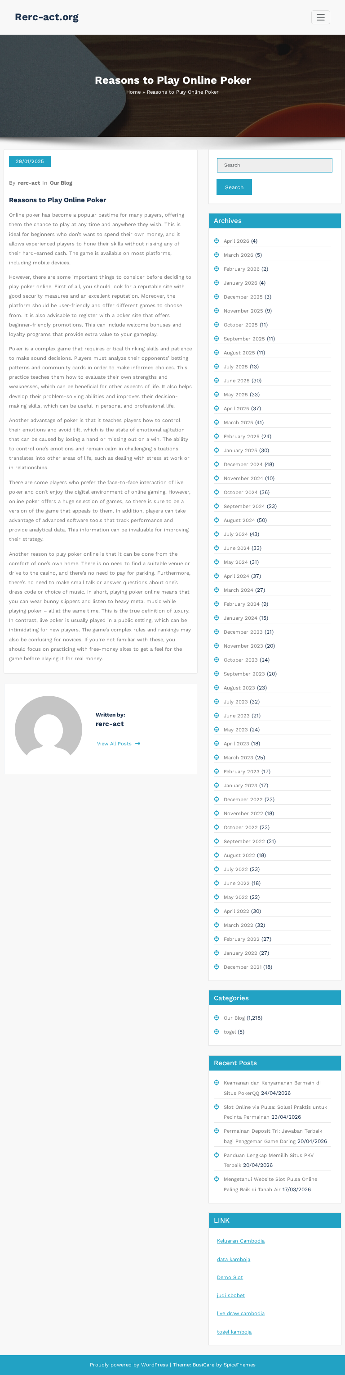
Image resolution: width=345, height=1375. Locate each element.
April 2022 (236, 911)
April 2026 (236, 241)
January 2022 (240, 953)
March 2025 (238, 423)
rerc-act (29, 183)
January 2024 (240, 618)
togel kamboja (234, 1332)
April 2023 (236, 744)
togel (230, 1032)
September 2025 (244, 339)
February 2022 (242, 939)
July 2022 (236, 869)
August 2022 (239, 855)
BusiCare (204, 1365)
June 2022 (237, 883)
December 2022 (243, 800)
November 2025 (243, 311)
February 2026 (242, 269)
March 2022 (238, 925)
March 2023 (238, 758)
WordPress (154, 1365)
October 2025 (241, 325)
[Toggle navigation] (321, 17)
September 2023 (244, 674)
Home (133, 92)
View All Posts (115, 744)
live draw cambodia (241, 1313)
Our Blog (61, 183)
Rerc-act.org (47, 17)
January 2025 (240, 451)
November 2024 (243, 478)
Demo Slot (230, 1277)
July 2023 (236, 702)
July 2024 (236, 534)
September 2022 (244, 841)
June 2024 (237, 548)
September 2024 (244, 506)
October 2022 (241, 827)
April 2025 (236, 409)
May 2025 (236, 395)
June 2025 (237, 381)
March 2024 (238, 590)
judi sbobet (231, 1295)
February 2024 (242, 604)
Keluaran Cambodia (241, 1241)
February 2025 (242, 437)
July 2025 (236, 367)
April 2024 (236, 576)
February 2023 (242, 772)
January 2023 (240, 786)
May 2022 (236, 897)
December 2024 (243, 464)
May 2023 (236, 730)
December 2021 (242, 967)
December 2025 (243, 297)
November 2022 (243, 814)
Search (234, 187)
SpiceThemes (239, 1365)
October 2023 (241, 660)
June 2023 (237, 716)
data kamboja (233, 1259)
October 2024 (241, 492)
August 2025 (239, 353)
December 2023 (243, 632)
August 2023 (239, 688)
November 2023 (243, 646)
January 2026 (240, 283)
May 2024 (236, 562)
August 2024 (239, 520)
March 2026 (238, 255)
